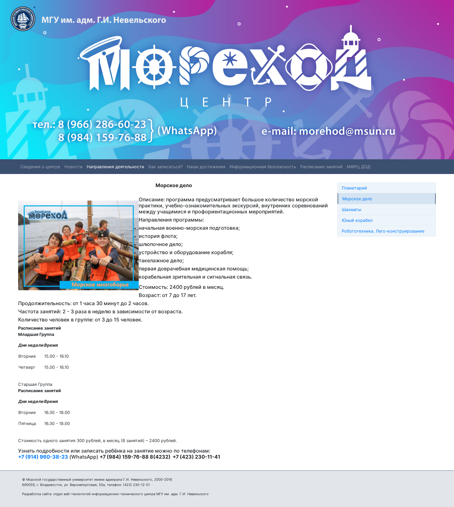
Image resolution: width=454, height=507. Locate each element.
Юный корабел (357, 220)
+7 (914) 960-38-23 (43, 457)
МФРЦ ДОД (358, 166)
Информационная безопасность (263, 166)
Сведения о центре (40, 166)
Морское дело (357, 198)
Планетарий (354, 188)
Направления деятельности (115, 166)
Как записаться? (165, 166)
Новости (73, 166)
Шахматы (351, 209)
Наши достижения (206, 166)
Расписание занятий (321, 166)
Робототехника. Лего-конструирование (383, 231)
